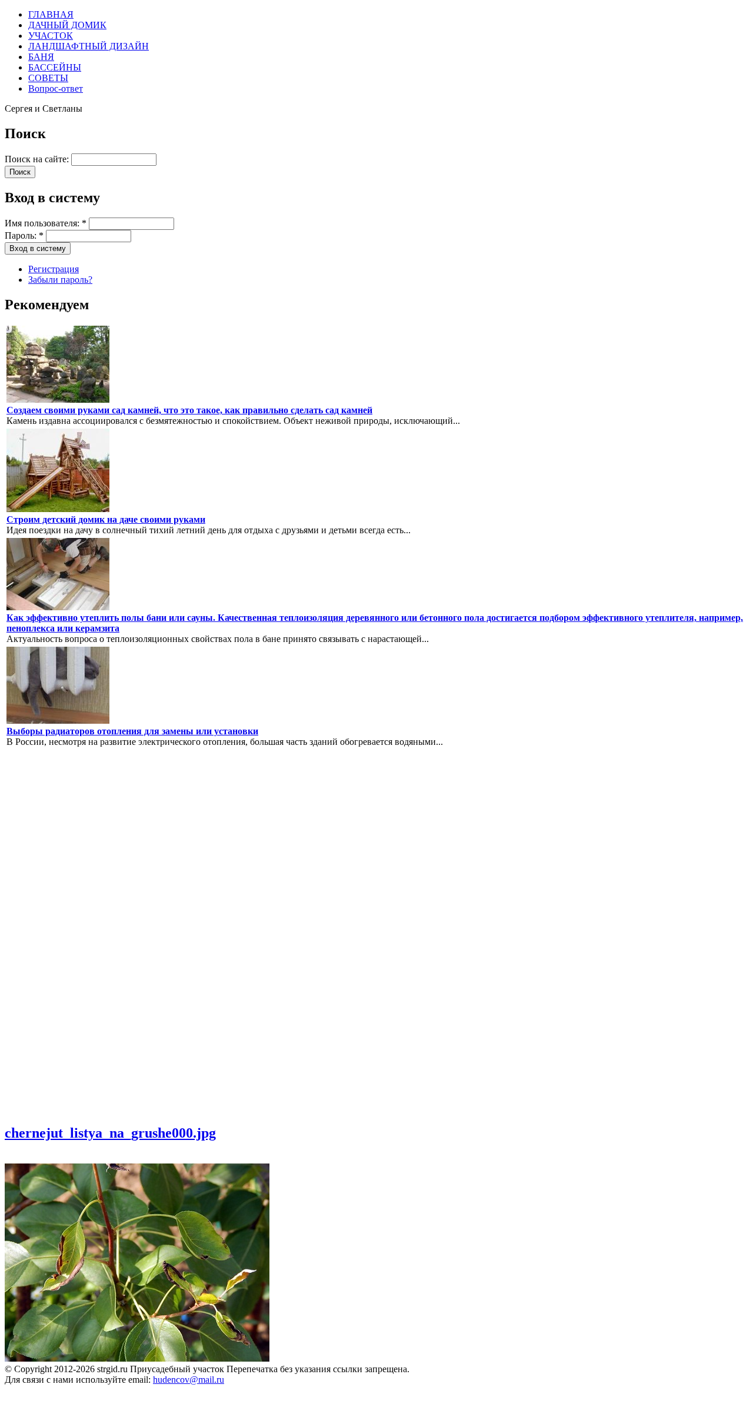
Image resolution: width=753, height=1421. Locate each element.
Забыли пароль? (60, 280)
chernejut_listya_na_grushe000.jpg (110, 1133)
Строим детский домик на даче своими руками (105, 519)
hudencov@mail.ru (188, 1380)
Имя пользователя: (45, 223)
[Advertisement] (40, 934)
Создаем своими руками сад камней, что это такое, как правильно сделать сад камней (189, 410)
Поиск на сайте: (38, 159)
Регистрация (53, 269)
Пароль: (24, 235)
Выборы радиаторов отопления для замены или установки (132, 731)
